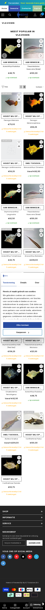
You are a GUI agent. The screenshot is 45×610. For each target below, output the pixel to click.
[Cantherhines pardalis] (11, 465)
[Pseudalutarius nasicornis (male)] (34, 48)
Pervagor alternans (11, 120)
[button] (21, 87)
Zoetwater (26, 8)
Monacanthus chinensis (33, 167)
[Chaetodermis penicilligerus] (11, 374)
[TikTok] (23, 556)
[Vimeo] (3, 563)
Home (4, 8)
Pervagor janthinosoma (11, 167)
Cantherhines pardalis (11, 483)
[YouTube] (29, 556)
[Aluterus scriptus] (11, 421)
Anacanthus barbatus (33, 256)
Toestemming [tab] (9, 283)
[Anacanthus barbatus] (34, 238)
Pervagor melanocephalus (33, 121)
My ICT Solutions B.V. (31, 583)
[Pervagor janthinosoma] (11, 149)
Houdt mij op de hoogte (12, 116)
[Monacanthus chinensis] (34, 149)
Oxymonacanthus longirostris (11, 213)
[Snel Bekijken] (19, 45)
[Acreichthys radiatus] (11, 48)
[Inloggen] (35, 14)
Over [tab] (37, 283)
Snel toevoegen (34, 163)
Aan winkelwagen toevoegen (12, 62)
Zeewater (14, 8)
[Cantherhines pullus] (34, 421)
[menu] (2, 14)
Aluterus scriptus (11, 439)
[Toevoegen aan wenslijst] (19, 41)
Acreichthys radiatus (11, 66)
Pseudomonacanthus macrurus (33, 346)
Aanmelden (34, 543)
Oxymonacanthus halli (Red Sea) (11, 346)
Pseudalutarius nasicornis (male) (33, 67)
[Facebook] (3, 556)
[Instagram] (10, 556)
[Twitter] (36, 556)
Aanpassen (21, 332)
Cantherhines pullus (34, 439)
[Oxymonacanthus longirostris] (11, 194)
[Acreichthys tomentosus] (11, 238)
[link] (26, 606)
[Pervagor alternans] (11, 102)
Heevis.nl (9, 583)
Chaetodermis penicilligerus (11, 393)
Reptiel (37, 8)
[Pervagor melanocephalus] (34, 102)
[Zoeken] (9, 14)
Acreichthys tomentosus (11, 256)
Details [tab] (23, 283)
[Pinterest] (16, 556)
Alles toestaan (22, 325)
